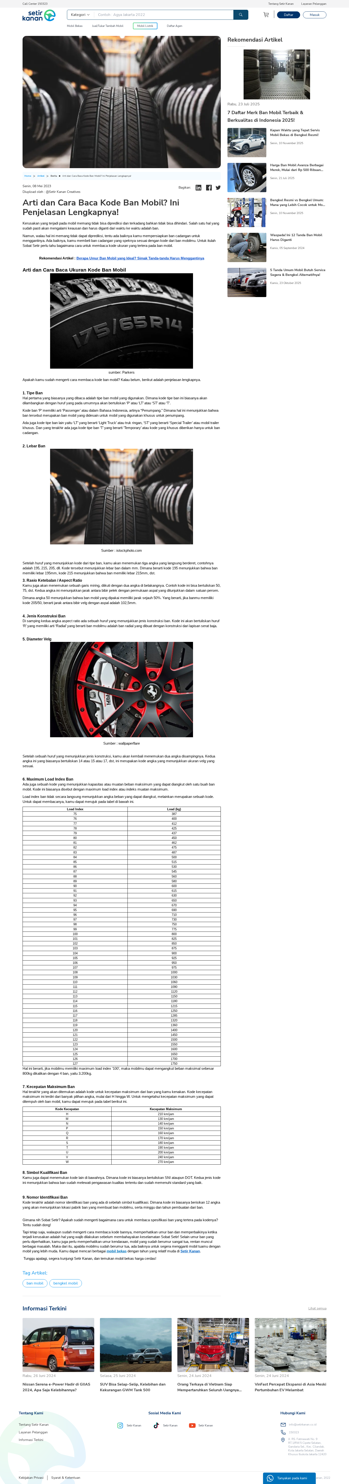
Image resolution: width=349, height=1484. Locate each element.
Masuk (315, 15)
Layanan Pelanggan (313, 4)
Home (27, 176)
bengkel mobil (65, 1283)
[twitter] (218, 188)
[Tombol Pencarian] (240, 15)
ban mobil (35, 1283)
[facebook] (209, 187)
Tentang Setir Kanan (281, 4)
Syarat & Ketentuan (65, 1477)
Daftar (288, 15)
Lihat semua (317, 1308)
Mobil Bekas (75, 26)
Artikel (40, 176)
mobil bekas (117, 1251)
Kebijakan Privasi (31, 1477)
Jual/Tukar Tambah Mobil (107, 26)
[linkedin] (198, 187)
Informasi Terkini (31, 1440)
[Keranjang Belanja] (266, 15)
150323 (294, 1432)
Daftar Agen (174, 26)
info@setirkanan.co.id (302, 1424)
